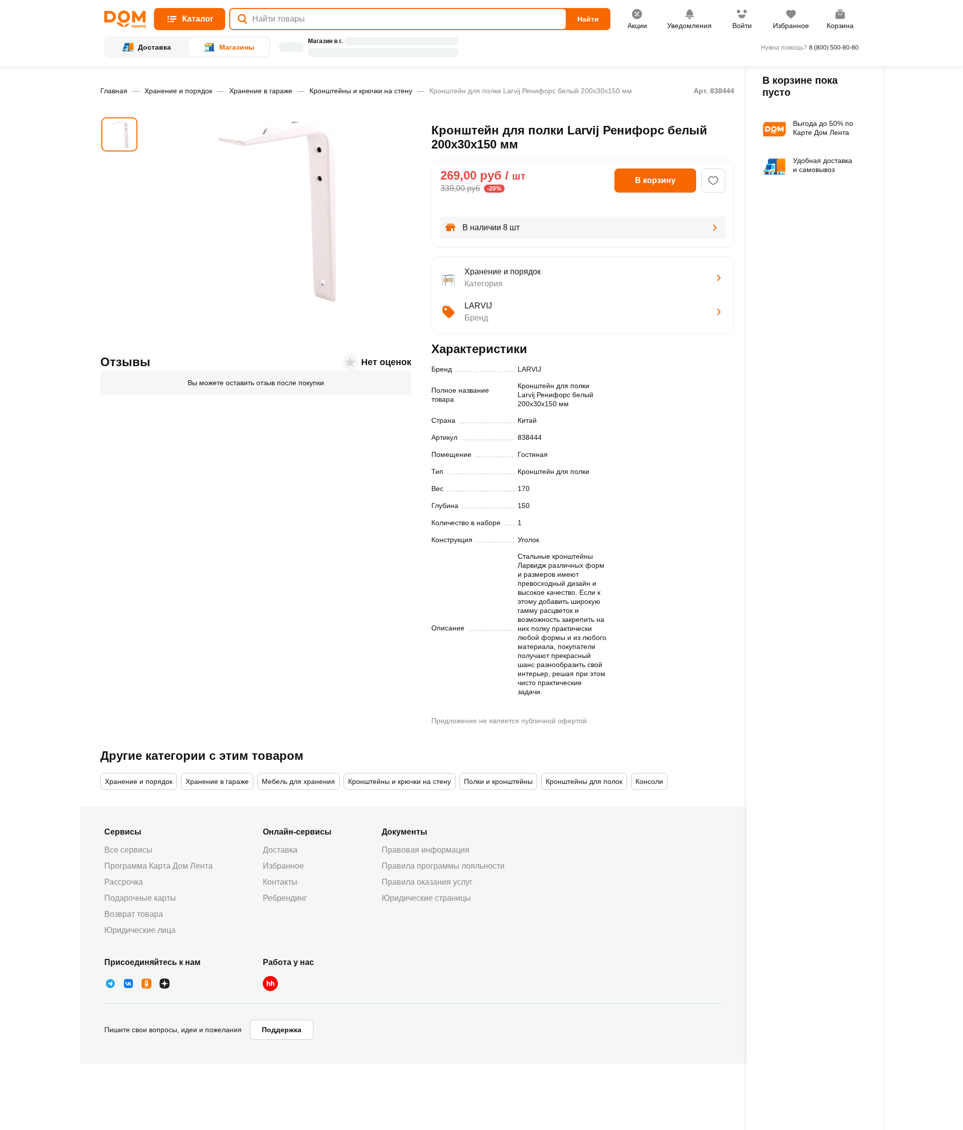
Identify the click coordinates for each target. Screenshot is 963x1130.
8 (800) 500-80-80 (834, 47)
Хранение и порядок (178, 91)
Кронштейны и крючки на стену (360, 91)
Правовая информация (425, 850)
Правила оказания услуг (427, 882)
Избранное (283, 866)
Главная (113, 91)
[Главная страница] (125, 19)
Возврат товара (133, 914)
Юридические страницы (426, 898)
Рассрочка (123, 882)
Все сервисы (128, 850)
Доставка (280, 850)
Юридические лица (140, 930)
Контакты (280, 882)
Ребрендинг (285, 898)
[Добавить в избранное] (713, 181)
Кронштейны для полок (584, 781)
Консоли (649, 781)
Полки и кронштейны (498, 781)
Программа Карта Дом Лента (158, 866)
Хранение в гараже (260, 91)
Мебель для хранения (298, 781)
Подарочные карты (140, 898)
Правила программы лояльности (443, 866)
